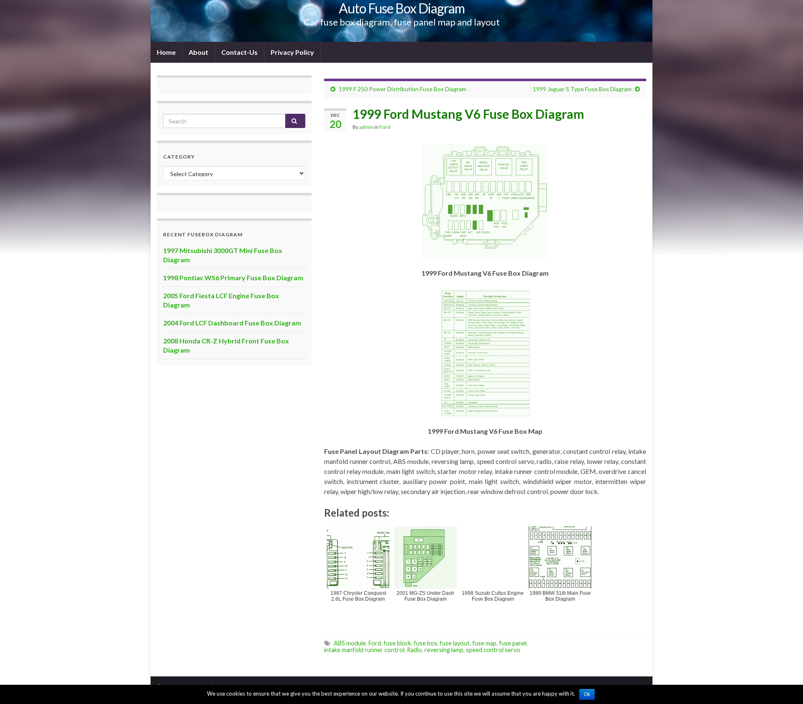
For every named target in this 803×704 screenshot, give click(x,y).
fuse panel (513, 643)
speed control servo (493, 649)
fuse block (397, 643)
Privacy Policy (292, 52)
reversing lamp (444, 649)
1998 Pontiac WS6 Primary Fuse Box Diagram (233, 278)
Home (166, 52)
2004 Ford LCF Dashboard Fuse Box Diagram (232, 323)
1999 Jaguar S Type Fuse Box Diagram (582, 88)
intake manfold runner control (364, 649)
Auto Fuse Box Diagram (402, 8)
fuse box (425, 643)
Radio (414, 649)
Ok (587, 694)
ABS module (350, 643)
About (198, 52)
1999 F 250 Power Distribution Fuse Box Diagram (402, 88)
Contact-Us (239, 52)
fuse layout (455, 643)
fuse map (484, 643)
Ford (384, 127)
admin (366, 127)
